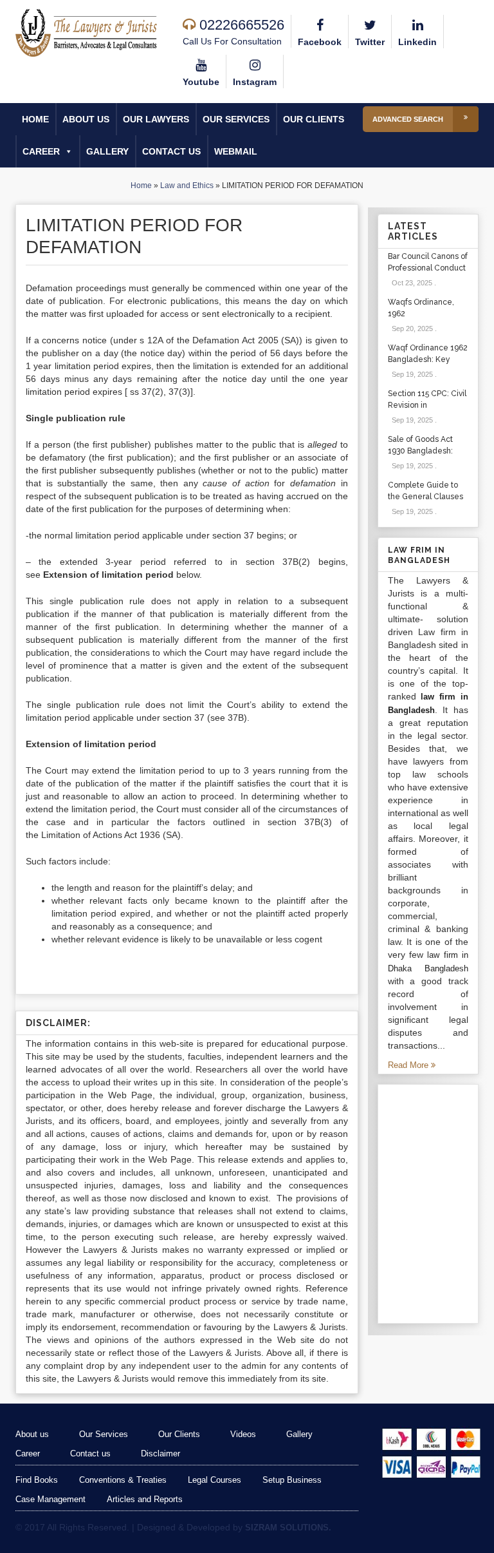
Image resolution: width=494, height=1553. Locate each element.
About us (85, 119)
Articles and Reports (145, 1499)
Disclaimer (160, 1453)
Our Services (236, 119)
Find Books (36, 1480)
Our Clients (313, 119)
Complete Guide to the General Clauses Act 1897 (425, 497)
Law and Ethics (187, 185)
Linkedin (417, 42)
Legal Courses (214, 1480)
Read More (409, 1065)
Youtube (201, 82)
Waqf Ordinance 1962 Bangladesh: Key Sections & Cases (428, 359)
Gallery (107, 151)
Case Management (50, 1499)
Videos (243, 1434)
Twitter (370, 42)
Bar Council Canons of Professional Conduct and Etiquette (428, 268)
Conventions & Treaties (123, 1480)
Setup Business (292, 1480)
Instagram (255, 82)
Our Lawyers (156, 119)
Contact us (171, 151)
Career (41, 151)
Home (35, 119)
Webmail (235, 151)
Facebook (320, 42)
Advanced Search (407, 119)
